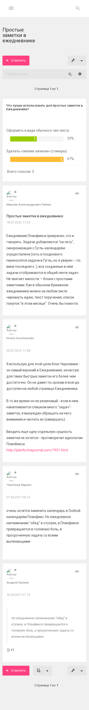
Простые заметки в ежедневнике (34, 216)
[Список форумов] (44, 12)
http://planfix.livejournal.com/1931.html (37, 450)
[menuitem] (78, 8)
